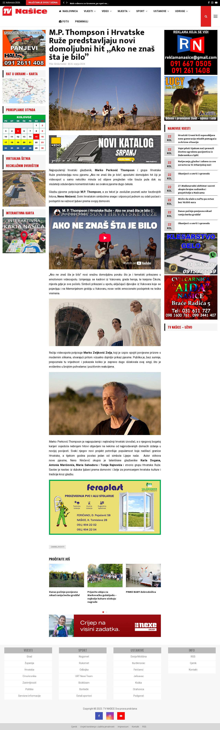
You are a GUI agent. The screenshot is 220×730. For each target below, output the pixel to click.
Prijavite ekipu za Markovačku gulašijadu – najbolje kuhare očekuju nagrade (102, 597)
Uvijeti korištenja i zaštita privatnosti (97, 727)
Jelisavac (139, 676)
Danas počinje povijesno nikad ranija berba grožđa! (64, 594)
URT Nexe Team (84, 676)
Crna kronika (29, 676)
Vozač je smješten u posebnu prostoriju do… (92, 3)
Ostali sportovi (84, 695)
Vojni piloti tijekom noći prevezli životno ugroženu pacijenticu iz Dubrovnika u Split (196, 151)
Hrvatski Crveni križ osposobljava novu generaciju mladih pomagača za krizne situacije (197, 138)
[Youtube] (121, 716)
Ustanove (159, 11)
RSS (193, 656)
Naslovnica (70, 11)
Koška (138, 682)
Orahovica (138, 689)
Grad (29, 656)
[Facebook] (99, 716)
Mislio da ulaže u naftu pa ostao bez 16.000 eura (196, 200)
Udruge (180, 11)
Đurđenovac (138, 663)
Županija (29, 663)
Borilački (84, 689)
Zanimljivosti (57, 547)
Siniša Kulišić (60, 64)
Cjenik (193, 663)
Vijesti (88, 11)
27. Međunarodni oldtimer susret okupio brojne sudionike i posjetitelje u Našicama (196, 189)
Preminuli (81, 21)
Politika (29, 689)
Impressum (123, 727)
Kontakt (193, 669)
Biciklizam (84, 682)
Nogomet (84, 656)
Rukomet (84, 663)
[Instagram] (110, 716)
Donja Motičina (139, 656)
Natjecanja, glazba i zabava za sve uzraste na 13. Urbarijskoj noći (197, 163)
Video (105, 11)
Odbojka (84, 669)
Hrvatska (29, 669)
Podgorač (138, 695)
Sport (140, 11)
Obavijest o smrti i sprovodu (194, 174)
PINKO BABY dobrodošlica (141, 592)
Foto (65, 21)
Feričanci (138, 669)
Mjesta (122, 11)
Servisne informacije (29, 695)
